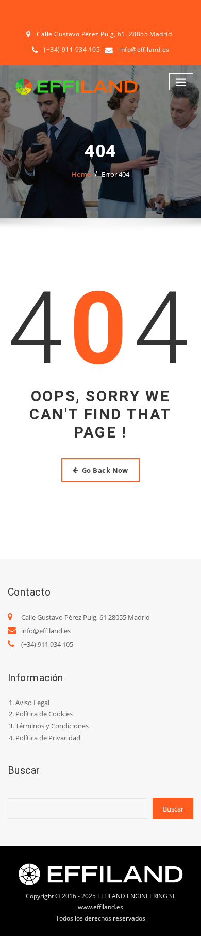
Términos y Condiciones (52, 725)
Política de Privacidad (47, 737)
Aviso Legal (32, 702)
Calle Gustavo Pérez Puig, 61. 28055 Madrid (104, 33)
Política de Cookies (44, 714)
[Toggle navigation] (181, 81)
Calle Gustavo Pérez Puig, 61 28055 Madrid (85, 617)
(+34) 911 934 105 (47, 644)
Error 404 (115, 174)
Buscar (173, 809)
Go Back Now (105, 470)
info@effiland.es (144, 49)
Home (81, 174)
